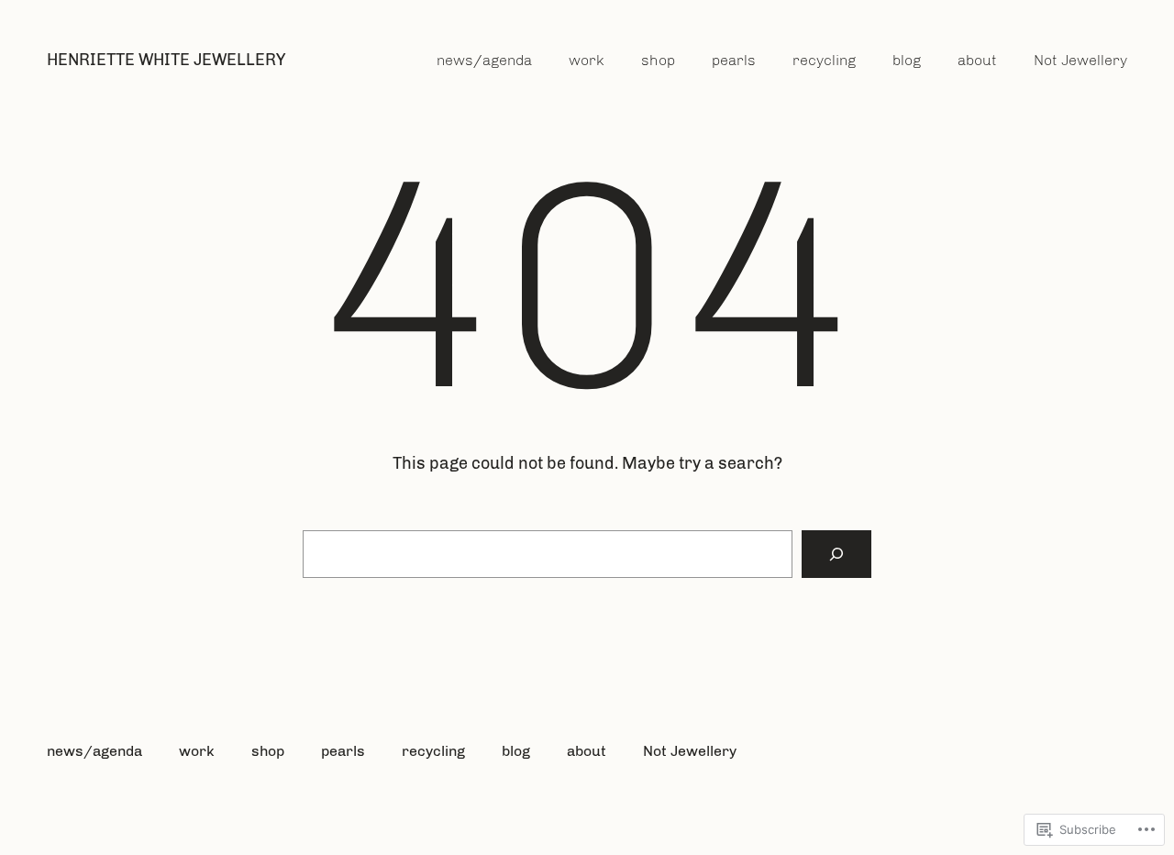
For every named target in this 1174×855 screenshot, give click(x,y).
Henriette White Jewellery (166, 60)
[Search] (836, 554)
